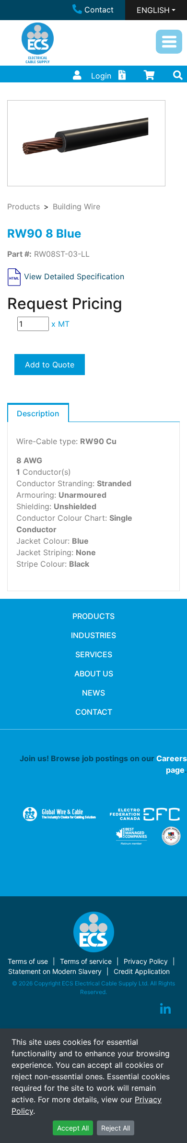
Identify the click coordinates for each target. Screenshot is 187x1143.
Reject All (115, 1128)
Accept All (73, 1128)
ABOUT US (93, 673)
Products (23, 206)
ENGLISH (153, 10)
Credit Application (142, 971)
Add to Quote (49, 364)
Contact (99, 9)
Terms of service (86, 961)
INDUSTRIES (93, 635)
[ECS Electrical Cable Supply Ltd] (38, 43)
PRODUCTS (93, 616)
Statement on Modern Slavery (55, 971)
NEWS (93, 692)
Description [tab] (38, 413)
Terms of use (28, 961)
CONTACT (93, 712)
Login (101, 75)
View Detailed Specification (74, 276)
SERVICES (93, 654)
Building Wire (76, 206)
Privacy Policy (146, 961)
